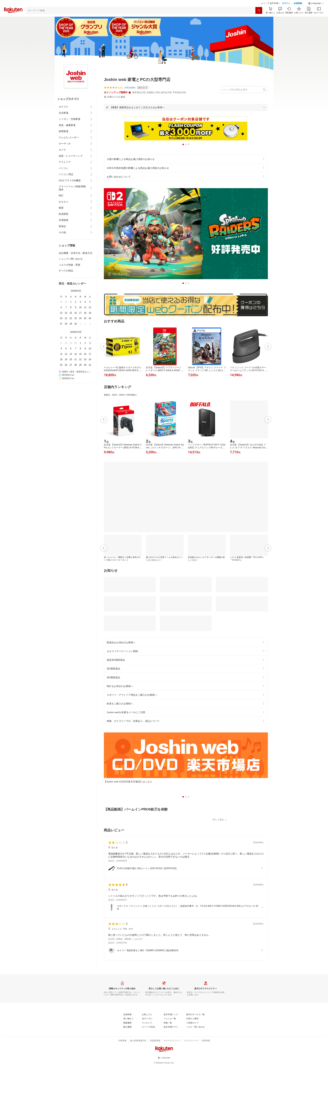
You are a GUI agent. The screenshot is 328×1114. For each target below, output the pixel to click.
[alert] (186, 107)
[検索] (258, 10)
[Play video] (186, 821)
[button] (316, 3)
